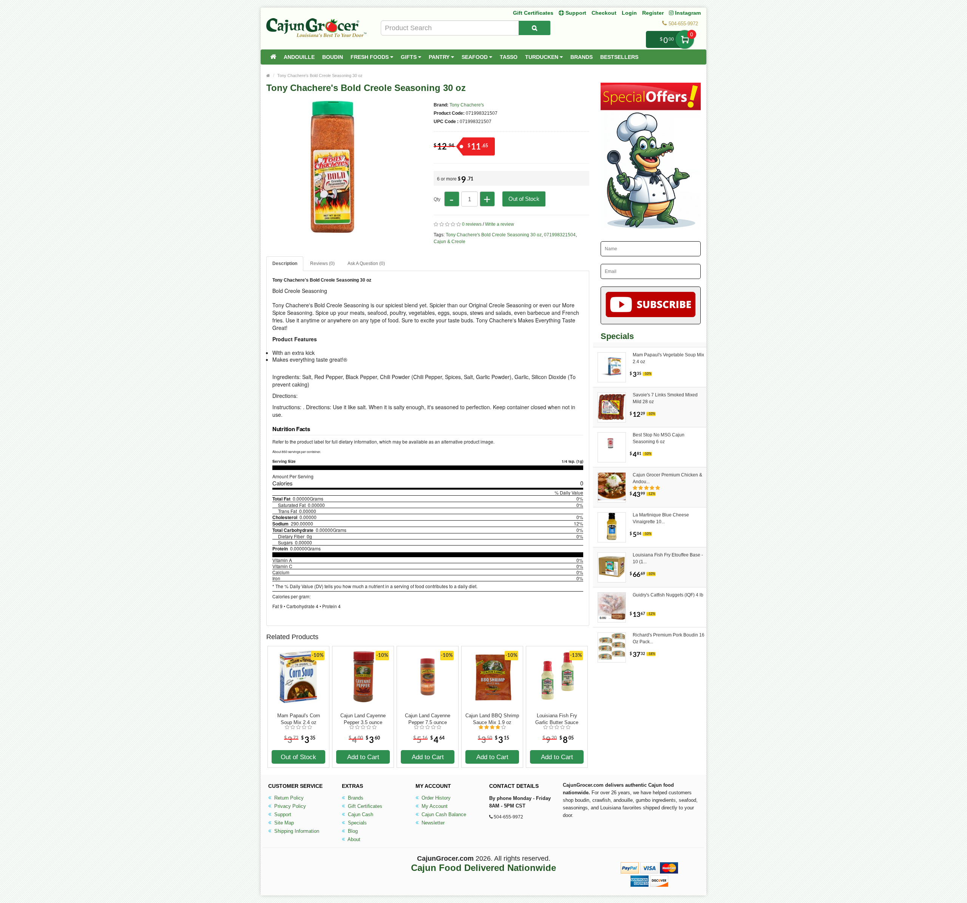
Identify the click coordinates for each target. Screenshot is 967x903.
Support (282, 814)
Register (653, 13)
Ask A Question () (366, 263)
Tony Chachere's (467, 105)
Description (284, 263)
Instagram (687, 13)
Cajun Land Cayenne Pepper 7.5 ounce (427, 719)
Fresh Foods (370, 57)
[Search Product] (534, 28)
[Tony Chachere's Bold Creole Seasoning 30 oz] (332, 229)
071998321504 (560, 234)
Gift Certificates (533, 13)
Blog (352, 831)
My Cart (684, 39)
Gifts (409, 57)
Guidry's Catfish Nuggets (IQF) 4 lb (668, 595)
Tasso (508, 57)
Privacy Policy (289, 806)
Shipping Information (296, 831)
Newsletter (432, 823)
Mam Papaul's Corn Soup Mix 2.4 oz (298, 719)
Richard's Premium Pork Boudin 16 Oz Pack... (668, 638)
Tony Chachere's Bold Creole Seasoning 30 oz (320, 75)
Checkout (604, 13)
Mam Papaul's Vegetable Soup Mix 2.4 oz (668, 358)
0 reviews (472, 224)
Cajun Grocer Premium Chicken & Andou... (667, 478)
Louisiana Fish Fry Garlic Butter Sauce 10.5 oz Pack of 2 (556, 719)
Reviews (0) (322, 263)
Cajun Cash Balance (443, 814)
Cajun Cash (359, 814)
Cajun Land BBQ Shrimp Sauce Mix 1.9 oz (492, 719)
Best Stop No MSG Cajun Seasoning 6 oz (658, 438)
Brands (581, 57)
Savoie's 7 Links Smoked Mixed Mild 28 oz (665, 398)
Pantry (440, 57)
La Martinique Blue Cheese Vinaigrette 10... (661, 518)
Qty (437, 199)
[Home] (273, 57)
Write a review (499, 224)
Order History (435, 798)
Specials (356, 823)
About (353, 839)
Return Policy (288, 798)
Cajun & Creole (449, 241)
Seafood (475, 57)
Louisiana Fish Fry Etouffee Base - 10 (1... (668, 558)
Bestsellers (619, 57)
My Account (434, 806)
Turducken (542, 57)
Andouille (299, 57)
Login (629, 13)
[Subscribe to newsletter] (651, 305)
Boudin (332, 57)
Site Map (283, 823)
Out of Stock (523, 199)
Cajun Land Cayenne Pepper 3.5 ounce (363, 719)
